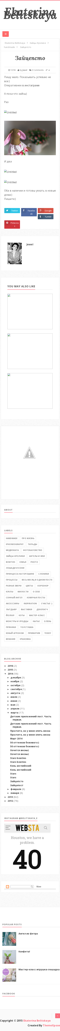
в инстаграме (31, 85)
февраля (16, 789)
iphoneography (15, 544)
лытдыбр (11, 609)
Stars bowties (18, 758)
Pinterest (15, 224)
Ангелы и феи (37, 556)
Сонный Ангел (14, 597)
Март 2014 (16, 738)
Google (48, 210)
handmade (11, 538)
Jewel (30, 244)
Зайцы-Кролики (15, 556)
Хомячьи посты (36, 597)
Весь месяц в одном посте (37, 579)
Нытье (36, 621)
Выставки (26, 609)
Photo (34, 562)
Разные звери (13, 585)
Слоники (43, 574)
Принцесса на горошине (20, 574)
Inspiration (30, 603)
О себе (36, 591)
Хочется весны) (19, 750)
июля (14, 697)
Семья (22, 562)
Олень (47, 621)
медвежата (12, 550)
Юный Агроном (15, 633)
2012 (10, 800)
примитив (34, 633)
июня (14, 701)
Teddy (47, 633)
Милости (23, 591)
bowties (10, 562)
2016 (10, 665)
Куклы (9, 591)
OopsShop (42, 585)
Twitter (14, 210)
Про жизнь (28, 538)
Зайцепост (16, 785)
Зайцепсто (16, 781)
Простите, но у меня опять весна (30, 730)
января (15, 793)
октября (15, 685)
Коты (22, 615)
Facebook (31, 212)
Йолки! (10, 615)
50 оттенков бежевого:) (24, 742)
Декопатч (42, 609)
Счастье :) (46, 603)
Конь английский (20, 765)
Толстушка (26, 627)
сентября (16, 689)
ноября (15, 681)
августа (15, 693)
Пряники (11, 627)
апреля (15, 708)
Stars (13, 773)
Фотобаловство (32, 550)
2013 (10, 797)
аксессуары (12, 603)
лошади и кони (15, 568)
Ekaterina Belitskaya (30, 13)
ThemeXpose (51, 1025)
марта (14, 712)
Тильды (32, 544)
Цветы (29, 585)
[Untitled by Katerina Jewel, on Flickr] (10, 111)
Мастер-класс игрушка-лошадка (39, 969)
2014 (10, 673)
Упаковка (25, 639)
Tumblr (48, 216)
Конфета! (24, 951)
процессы (11, 579)
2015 (10, 669)
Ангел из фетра (28, 933)
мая (13, 704)
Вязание (10, 639)
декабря (16, 677)
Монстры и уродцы (17, 621)
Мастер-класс (37, 615)
